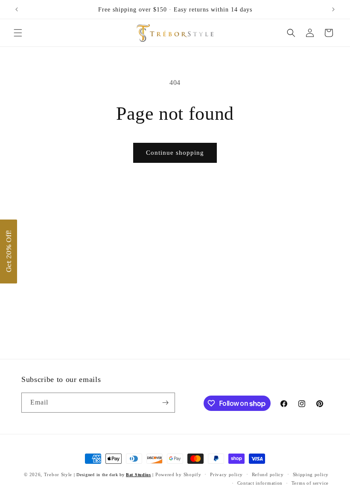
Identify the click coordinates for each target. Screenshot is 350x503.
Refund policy (268, 474)
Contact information (260, 483)
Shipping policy (311, 474)
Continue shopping (175, 152)
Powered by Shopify (178, 474)
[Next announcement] (333, 9)
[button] (18, 32)
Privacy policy (226, 474)
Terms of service (310, 483)
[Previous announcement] (16, 9)
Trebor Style (58, 474)
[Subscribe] (165, 403)
